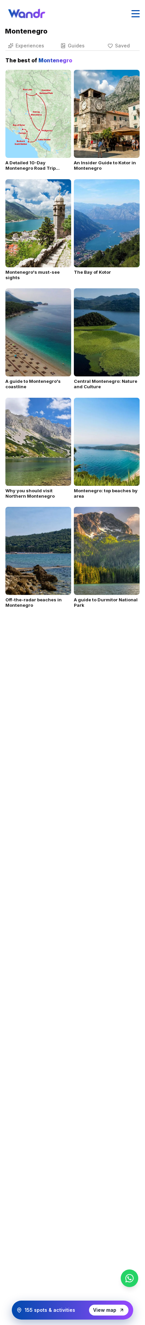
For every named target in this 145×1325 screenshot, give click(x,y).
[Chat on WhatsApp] (129, 1278)
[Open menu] (136, 13)
